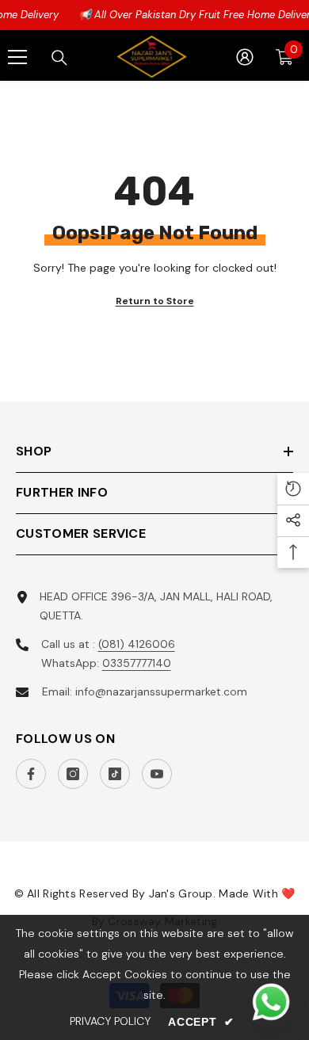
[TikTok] (115, 774)
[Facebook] (31, 774)
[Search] (59, 57)
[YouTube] (157, 774)
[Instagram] (73, 774)
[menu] (17, 57)
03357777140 (136, 663)
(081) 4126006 (136, 644)
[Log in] (245, 57)
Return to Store (155, 301)
